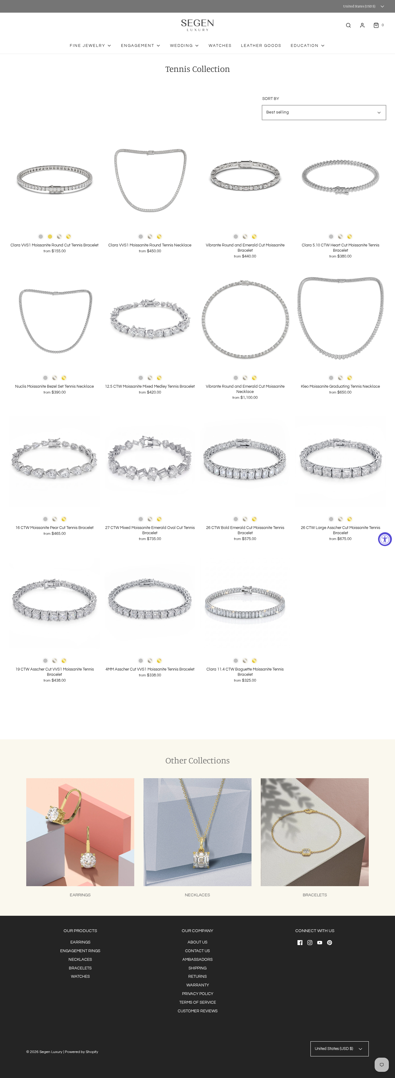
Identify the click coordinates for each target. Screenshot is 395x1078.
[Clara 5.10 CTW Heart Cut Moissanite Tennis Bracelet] (340, 179)
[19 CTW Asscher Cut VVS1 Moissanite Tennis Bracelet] (54, 603)
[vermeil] (50, 236)
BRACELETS (80, 968)
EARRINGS (80, 942)
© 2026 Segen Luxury (44, 1052)
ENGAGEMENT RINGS (80, 951)
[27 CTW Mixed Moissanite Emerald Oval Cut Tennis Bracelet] (150, 461)
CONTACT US (197, 951)
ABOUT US (197, 942)
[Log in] (362, 25)
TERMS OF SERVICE (197, 1002)
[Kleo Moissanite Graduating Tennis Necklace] (340, 320)
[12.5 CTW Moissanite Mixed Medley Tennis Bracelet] (150, 320)
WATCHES (220, 45)
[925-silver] (41, 236)
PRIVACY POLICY (197, 994)
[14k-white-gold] (59, 236)
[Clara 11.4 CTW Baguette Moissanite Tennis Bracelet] (245, 603)
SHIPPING (197, 968)
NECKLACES (80, 959)
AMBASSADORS (197, 959)
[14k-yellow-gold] (68, 236)
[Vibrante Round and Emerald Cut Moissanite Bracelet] (245, 179)
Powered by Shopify (81, 1052)
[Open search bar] (348, 25)
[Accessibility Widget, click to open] (385, 539)
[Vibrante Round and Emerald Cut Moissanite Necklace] (245, 320)
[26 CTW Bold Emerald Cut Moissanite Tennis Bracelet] (245, 461)
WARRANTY (197, 985)
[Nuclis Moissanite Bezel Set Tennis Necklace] (54, 320)
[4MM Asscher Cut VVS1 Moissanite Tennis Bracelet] (150, 603)
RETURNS (197, 976)
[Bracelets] (315, 832)
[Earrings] (80, 832)
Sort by (270, 99)
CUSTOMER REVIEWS (198, 1011)
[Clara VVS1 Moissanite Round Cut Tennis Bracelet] (54, 179)
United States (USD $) (359, 6)
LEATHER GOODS (261, 45)
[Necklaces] (197, 832)
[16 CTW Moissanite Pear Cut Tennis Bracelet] (54, 461)
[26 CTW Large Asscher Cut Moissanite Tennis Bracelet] (340, 461)
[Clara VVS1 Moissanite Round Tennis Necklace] (150, 179)
